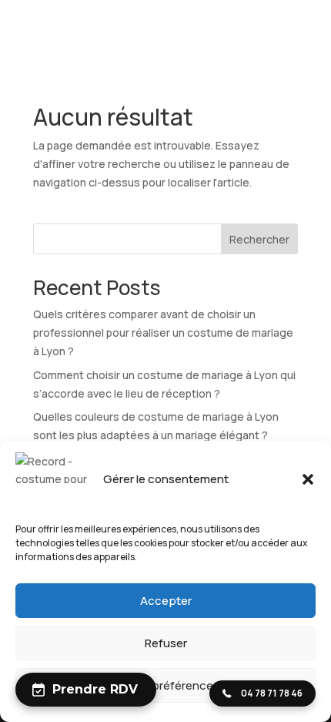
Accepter (166, 601)
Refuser (166, 643)
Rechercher (259, 239)
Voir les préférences (165, 685)
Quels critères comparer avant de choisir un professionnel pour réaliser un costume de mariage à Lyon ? (163, 332)
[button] (308, 479)
